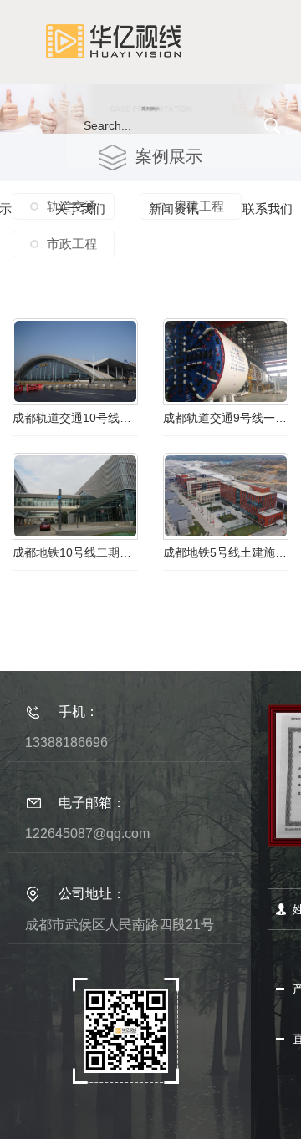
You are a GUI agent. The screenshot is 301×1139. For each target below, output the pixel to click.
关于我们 (80, 208)
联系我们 (267, 208)
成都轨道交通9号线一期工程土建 (225, 418)
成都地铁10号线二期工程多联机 (75, 552)
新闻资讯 (174, 208)
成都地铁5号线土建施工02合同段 (225, 552)
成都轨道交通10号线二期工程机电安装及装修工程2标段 (75, 418)
